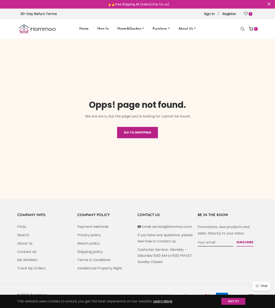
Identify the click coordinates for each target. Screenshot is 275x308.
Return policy (88, 243)
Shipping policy (90, 251)
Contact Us (26, 251)
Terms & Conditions (93, 259)
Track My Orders (31, 268)
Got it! (233, 301)
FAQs (21, 226)
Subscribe (245, 242)
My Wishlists (27, 259)
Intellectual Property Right (99, 268)
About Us (24, 243)
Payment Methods (92, 226)
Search (23, 235)
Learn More (162, 301)
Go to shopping (137, 132)
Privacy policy (89, 235)
